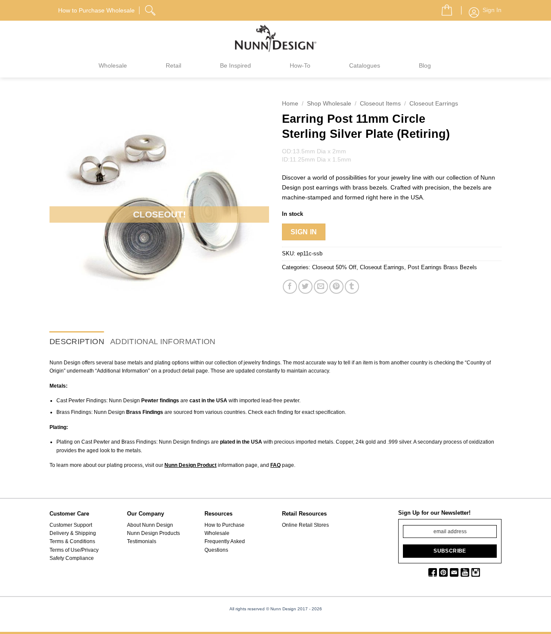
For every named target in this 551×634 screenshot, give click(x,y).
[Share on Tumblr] (352, 287)
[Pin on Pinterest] (336, 287)
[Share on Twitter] (305, 287)
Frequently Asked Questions (224, 545)
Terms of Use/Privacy (74, 550)
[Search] (151, 9)
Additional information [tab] (163, 341)
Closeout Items (380, 103)
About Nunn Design (150, 525)
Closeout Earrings (433, 103)
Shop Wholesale (329, 103)
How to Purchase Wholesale (224, 529)
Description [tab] (77, 341)
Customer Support (71, 525)
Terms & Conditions (72, 541)
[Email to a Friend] (321, 287)
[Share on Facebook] (290, 287)
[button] (443, 7)
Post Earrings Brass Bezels (442, 267)
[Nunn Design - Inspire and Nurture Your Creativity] (275, 38)
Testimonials (141, 541)
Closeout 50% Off (334, 267)
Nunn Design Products (153, 533)
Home (290, 103)
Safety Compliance (72, 558)
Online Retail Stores (305, 525)
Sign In (304, 232)
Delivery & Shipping (73, 533)
